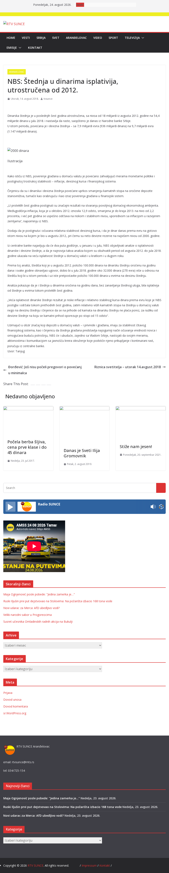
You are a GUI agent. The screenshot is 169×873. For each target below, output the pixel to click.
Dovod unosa (12, 699)
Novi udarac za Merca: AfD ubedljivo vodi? (31, 608)
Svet (55, 38)
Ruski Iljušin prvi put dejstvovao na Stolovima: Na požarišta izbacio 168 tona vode (57, 601)
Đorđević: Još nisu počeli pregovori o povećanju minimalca (45, 370)
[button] (142, 38)
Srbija (41, 38)
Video (97, 38)
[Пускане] (10, 507)
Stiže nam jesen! (136, 446)
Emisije (12, 48)
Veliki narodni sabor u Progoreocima (27, 615)
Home (11, 38)
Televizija (132, 38)
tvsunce (48, 99)
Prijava (7, 693)
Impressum (89, 865)
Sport (113, 38)
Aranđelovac (76, 38)
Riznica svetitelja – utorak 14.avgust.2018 (127, 367)
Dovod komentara (15, 706)
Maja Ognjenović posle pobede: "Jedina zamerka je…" (39, 594)
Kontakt (35, 48)
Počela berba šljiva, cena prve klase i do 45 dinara (27, 447)
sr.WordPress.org (14, 713)
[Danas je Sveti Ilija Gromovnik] (85, 409)
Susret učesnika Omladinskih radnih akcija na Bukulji (38, 621)
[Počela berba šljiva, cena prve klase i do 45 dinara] (28, 409)
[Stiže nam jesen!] (141, 409)
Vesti (26, 38)
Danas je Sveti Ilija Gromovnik (82, 453)
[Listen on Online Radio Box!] (161, 506)
